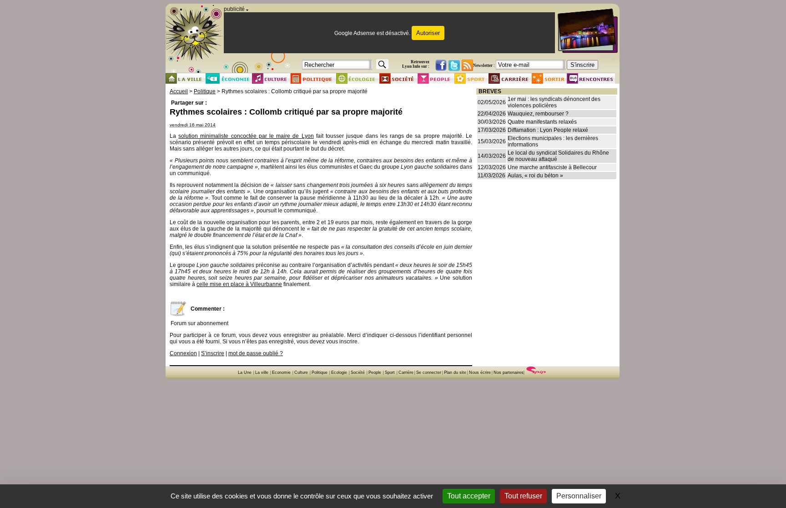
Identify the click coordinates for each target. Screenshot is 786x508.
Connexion (183, 353)
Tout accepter (468, 496)
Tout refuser (523, 496)
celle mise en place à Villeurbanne (239, 284)
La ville (261, 372)
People (374, 372)
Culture (301, 372)
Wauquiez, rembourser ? (538, 114)
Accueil (179, 91)
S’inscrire (212, 353)
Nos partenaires (509, 372)
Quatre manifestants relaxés (542, 122)
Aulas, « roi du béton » (535, 175)
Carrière (405, 372)
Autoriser (428, 33)
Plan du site (455, 372)
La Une (245, 372)
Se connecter (428, 372)
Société (358, 372)
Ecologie (339, 372)
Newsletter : (484, 65)
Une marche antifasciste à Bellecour (552, 167)
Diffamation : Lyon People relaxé (548, 130)
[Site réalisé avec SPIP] (536, 372)
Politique (205, 91)
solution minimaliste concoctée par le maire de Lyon (245, 136)
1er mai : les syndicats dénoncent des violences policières (554, 102)
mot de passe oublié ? (255, 353)
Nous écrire (480, 372)
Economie (281, 372)
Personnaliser (578, 496)
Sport (390, 372)
